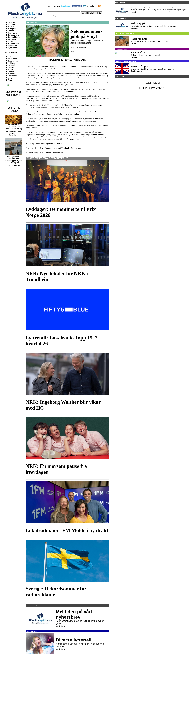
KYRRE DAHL (80, 60)
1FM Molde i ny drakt (84, 530)
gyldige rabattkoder (14, 131)
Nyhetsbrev (12, 46)
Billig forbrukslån (13, 127)
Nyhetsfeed (12, 48)
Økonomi (11, 74)
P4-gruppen (12, 59)
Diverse (11, 72)
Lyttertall (11, 31)
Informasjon (13, 39)
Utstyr (10, 78)
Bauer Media (13, 61)
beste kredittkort (12, 129)
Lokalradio (12, 65)
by (57, 16)
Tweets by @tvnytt (151, 83)
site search (50, 16)
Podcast (11, 26)
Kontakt (11, 41)
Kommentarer (13, 35)
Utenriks (11, 67)
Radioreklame (14, 37)
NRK (9, 57)
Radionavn (12, 33)
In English (12, 29)
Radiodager (12, 76)
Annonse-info (13, 43)
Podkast (11, 69)
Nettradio (11, 24)
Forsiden (11, 22)
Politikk (11, 80)
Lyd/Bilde (11, 63)
